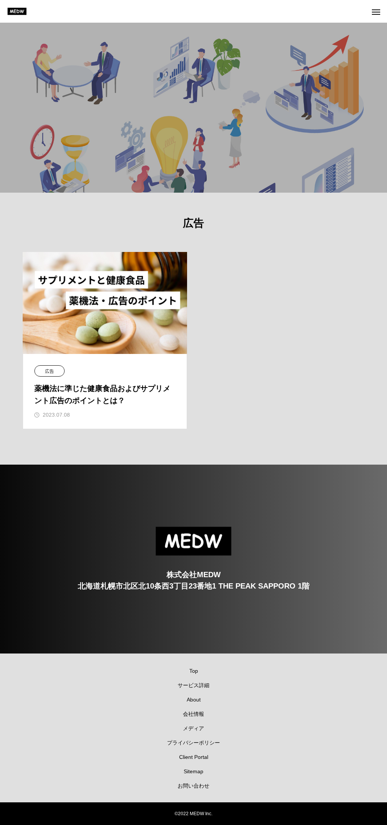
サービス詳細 (193, 685)
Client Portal (193, 757)
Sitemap (193, 771)
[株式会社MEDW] (17, 11)
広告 (49, 371)
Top (193, 671)
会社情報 (193, 714)
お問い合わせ (193, 786)
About (194, 700)
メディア (193, 728)
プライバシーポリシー (193, 743)
